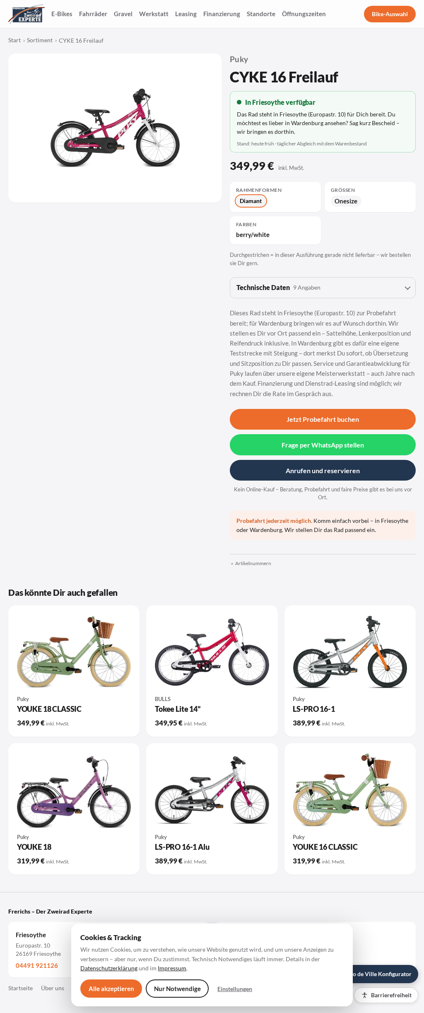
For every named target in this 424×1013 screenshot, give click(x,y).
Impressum (172, 968)
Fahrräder (93, 13)
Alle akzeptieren (111, 988)
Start (14, 40)
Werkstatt (154, 13)
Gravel (123, 13)
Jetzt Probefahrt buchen (323, 419)
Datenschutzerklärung (108, 968)
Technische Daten (278, 287)
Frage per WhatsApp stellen (323, 445)
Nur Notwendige (177, 988)
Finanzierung (221, 13)
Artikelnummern (253, 563)
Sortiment (40, 40)
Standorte (261, 13)
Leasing (186, 13)
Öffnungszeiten (304, 13)
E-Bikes (61, 13)
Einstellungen (234, 988)
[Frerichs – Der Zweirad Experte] (26, 14)
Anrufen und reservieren (323, 470)
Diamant (251, 200)
